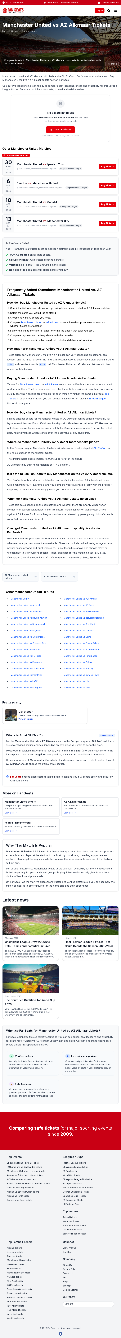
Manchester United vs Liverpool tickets (26, 1171)
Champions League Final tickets (78, 1179)
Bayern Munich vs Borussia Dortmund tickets (28, 1183)
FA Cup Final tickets (72, 1183)
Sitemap (67, 1285)
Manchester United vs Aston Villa (26, 611)
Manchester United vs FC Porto (26, 656)
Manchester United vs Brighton (26, 630)
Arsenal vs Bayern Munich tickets (23, 1191)
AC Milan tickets (14, 1277)
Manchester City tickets (18, 1272)
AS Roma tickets (15, 1285)
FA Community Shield (73, 1200)
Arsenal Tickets (14, 1248)
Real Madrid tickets (16, 1310)
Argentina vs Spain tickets (19, 1200)
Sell (64, 1277)
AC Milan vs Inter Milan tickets (21, 1179)
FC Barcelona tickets (17, 1301)
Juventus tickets (15, 1314)
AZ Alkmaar (52, 322)
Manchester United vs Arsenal (25, 605)
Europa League (29, 31)
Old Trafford (100, 448)
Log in (100, 10)
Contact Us (68, 1273)
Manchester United (24, 148)
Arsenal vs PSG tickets (18, 1196)
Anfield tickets (70, 1217)
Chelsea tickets (14, 1256)
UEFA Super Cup (71, 1204)
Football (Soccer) (10, 31)
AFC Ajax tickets (15, 1281)
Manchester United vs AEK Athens (80, 598)
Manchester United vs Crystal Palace (81, 643)
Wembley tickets (71, 1221)
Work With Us (69, 1248)
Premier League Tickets (74, 1163)
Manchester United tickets (19, 1260)
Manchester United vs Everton (25, 649)
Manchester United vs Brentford (79, 624)
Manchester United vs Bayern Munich (29, 618)
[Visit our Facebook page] (60, 1334)
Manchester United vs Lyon (77, 687)
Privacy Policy (70, 1269)
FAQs (65, 1281)
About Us (67, 1265)
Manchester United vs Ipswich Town (81, 675)
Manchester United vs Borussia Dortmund (84, 618)
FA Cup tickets (70, 1171)
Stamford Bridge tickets (74, 1233)
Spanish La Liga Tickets (74, 1196)
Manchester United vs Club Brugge (28, 637)
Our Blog (67, 1252)
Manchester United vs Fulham (78, 662)
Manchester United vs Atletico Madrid (82, 611)
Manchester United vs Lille (76, 681)
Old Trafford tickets (72, 1229)
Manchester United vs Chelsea (79, 630)
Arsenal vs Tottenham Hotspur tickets (25, 1175)
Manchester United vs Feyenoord (27, 662)
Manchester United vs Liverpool (26, 687)
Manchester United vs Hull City (78, 668)
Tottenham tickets (15, 1264)
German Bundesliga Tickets (76, 1191)
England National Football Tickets (23, 1163)
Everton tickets (14, 1268)
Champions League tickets (76, 1167)
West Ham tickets (15, 1318)
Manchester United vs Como (77, 637)
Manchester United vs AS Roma (79, 605)
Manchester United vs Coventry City (28, 643)
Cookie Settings (70, 1290)
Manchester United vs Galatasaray (27, 668)
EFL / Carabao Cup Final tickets (78, 1187)
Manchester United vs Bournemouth (28, 624)
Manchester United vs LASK (24, 681)
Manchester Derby (20, 598)
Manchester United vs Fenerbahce (80, 656)
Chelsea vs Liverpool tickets (21, 1187)
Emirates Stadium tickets (74, 1225)
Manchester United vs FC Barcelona (81, 649)
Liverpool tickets (15, 1252)
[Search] (109, 11)
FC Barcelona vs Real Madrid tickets (24, 1167)
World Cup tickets (71, 1175)
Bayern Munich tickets (17, 1293)
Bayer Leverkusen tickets (19, 1289)
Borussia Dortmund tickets (19, 1297)
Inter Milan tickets (15, 1305)
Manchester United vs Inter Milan (26, 675)
